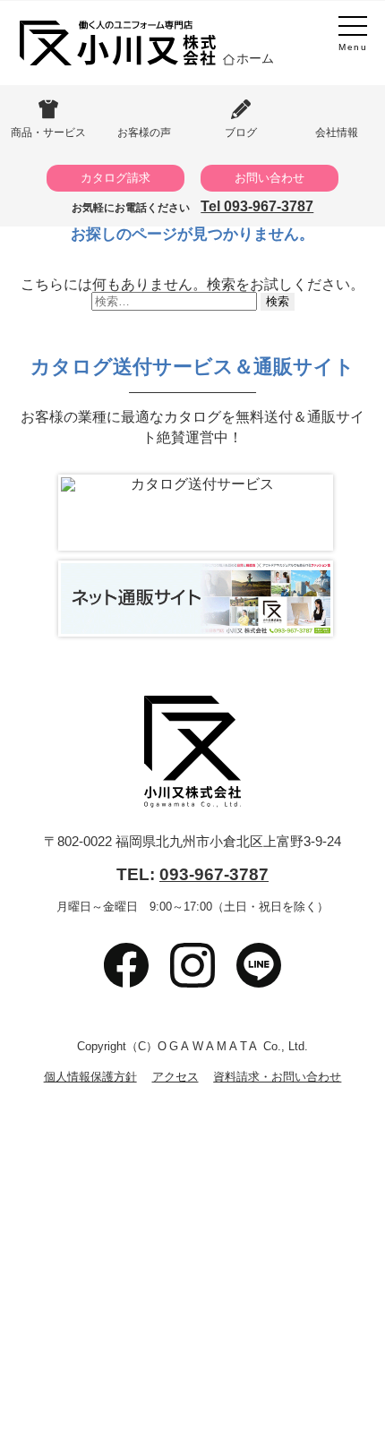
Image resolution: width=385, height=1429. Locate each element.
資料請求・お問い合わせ (277, 1077)
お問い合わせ (269, 177)
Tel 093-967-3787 (257, 206)
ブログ (241, 132)
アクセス (175, 1077)
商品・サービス (48, 132)
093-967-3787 (214, 874)
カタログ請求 (115, 177)
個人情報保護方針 (90, 1077)
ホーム (255, 58)
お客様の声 (144, 132)
